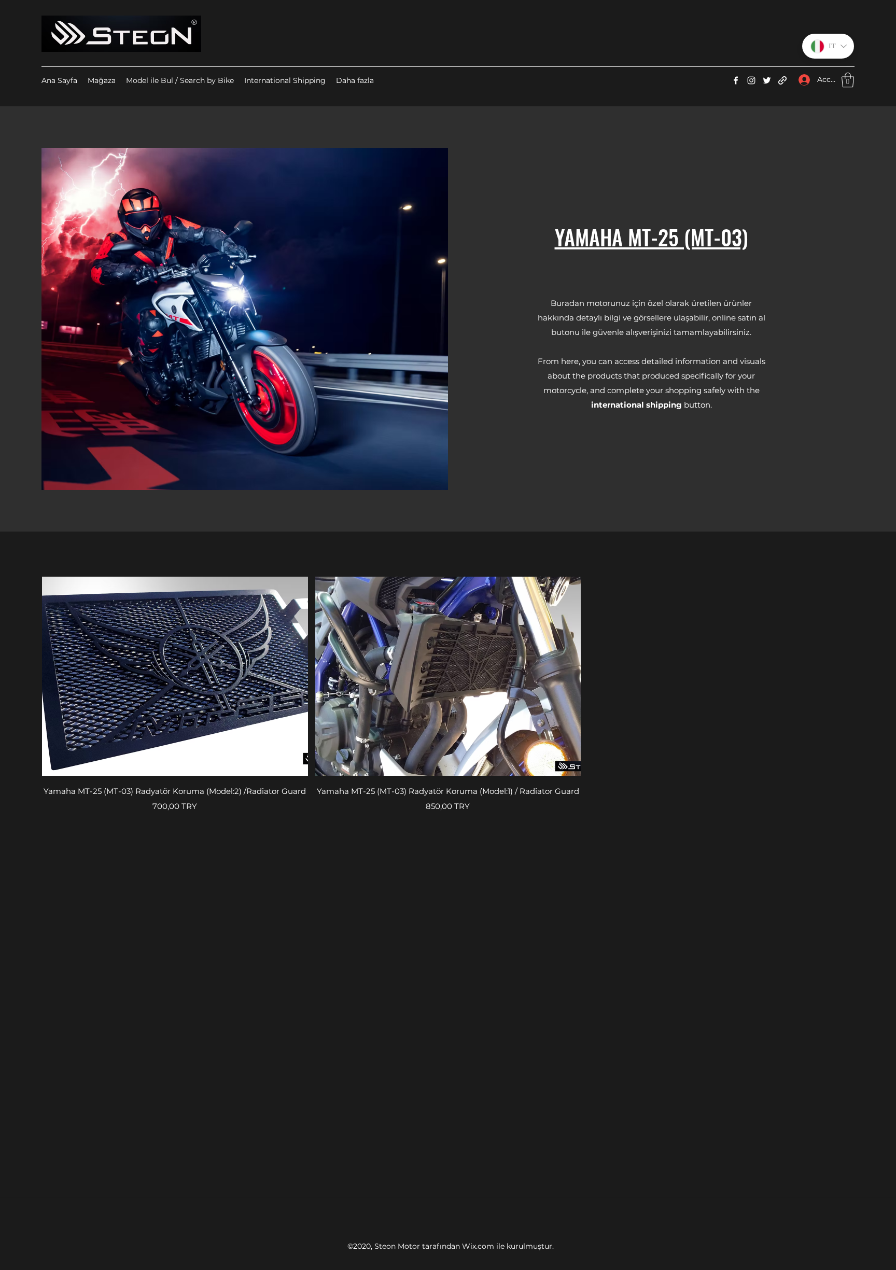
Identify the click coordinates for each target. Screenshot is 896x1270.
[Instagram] (751, 80)
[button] (848, 80)
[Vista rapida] (175, 676)
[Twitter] (767, 80)
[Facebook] (736, 80)
